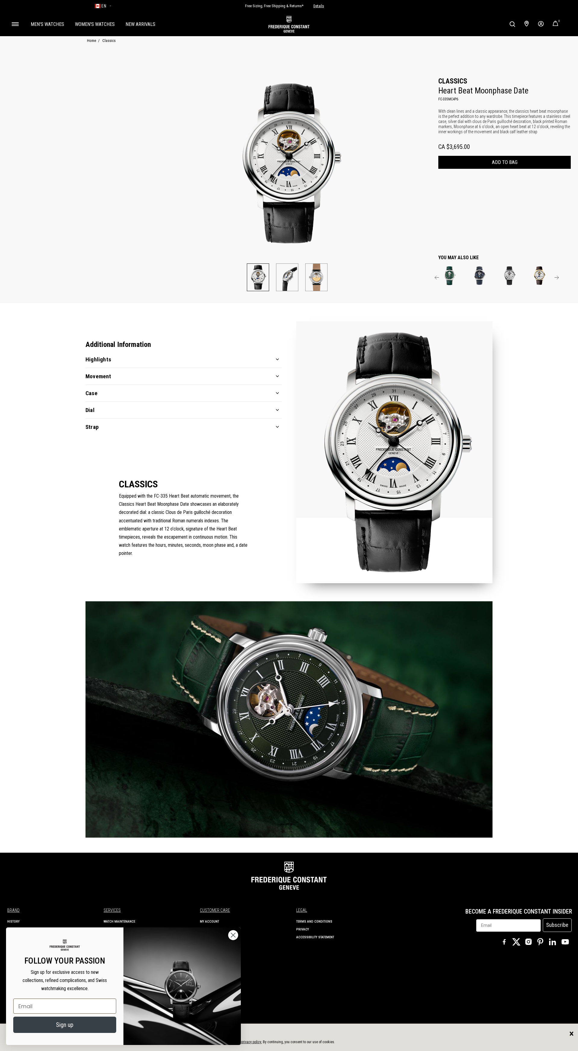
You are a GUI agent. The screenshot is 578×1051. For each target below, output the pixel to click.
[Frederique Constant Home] (289, 24)
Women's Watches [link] (95, 24)
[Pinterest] (540, 942)
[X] (516, 941)
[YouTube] (565, 943)
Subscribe (557, 925)
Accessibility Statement (315, 937)
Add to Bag (504, 162)
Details (318, 6)
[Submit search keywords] (512, 24)
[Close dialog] (233, 935)
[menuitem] (47, 24)
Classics (109, 40)
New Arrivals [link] (140, 24)
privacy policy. (251, 1042)
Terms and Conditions (314, 922)
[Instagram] (528, 942)
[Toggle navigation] (15, 24)
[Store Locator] (526, 24)
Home (91, 40)
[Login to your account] (541, 24)
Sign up (64, 1024)
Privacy (302, 929)
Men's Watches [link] (47, 24)
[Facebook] (504, 942)
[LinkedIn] (552, 942)
